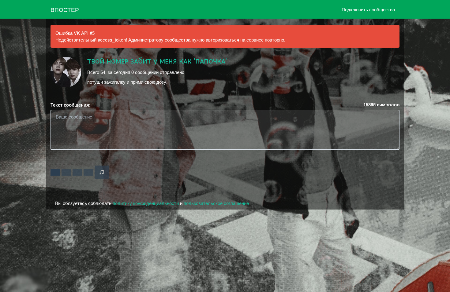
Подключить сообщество (368, 9)
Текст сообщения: (71, 105)
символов (381, 104)
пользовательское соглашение (216, 203)
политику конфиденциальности (146, 203)
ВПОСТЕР (65, 9)
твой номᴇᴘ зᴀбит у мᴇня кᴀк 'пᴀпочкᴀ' (157, 61)
